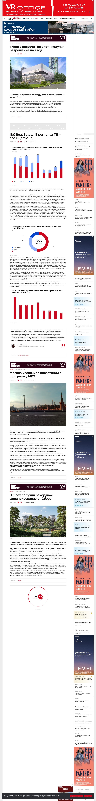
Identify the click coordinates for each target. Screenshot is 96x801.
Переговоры (78, 540)
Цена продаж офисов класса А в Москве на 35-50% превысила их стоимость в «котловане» (83, 301)
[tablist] (84, 134)
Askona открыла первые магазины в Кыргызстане (83, 687)
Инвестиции (78, 298)
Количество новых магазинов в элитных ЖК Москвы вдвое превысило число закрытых (82, 140)
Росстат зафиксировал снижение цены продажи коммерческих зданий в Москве (83, 424)
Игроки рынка (78, 153)
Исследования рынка (80, 145)
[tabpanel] (84, 468)
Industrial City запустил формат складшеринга (82, 333)
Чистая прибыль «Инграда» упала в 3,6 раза (83, 155)
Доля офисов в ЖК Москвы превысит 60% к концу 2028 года (83, 318)
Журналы (56, 18)
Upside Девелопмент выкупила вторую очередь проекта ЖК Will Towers (82, 202)
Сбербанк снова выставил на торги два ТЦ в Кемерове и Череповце (83, 233)
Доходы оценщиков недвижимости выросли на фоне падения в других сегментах (83, 350)
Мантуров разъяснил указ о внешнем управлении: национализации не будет (81, 616)
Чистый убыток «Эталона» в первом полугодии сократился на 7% (83, 218)
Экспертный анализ (80, 499)
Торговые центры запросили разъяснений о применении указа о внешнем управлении (83, 286)
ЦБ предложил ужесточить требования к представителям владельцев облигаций (82, 406)
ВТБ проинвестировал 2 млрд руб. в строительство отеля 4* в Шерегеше (83, 225)
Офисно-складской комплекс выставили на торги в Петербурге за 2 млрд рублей (83, 708)
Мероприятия (49, 18)
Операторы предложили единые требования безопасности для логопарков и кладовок (82, 599)
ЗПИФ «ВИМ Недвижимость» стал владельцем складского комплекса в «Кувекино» (83, 624)
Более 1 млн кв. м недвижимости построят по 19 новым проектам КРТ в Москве (83, 743)
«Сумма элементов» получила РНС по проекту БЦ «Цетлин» (83, 279)
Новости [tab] (79, 133)
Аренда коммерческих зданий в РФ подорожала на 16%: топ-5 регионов (82, 311)
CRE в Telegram (79, 304)
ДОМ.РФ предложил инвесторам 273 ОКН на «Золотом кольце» (83, 715)
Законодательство (79, 403)
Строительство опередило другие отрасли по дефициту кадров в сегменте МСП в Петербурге (83, 432)
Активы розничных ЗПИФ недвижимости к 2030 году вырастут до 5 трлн (81, 414)
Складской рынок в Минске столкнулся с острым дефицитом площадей (82, 607)
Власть (76, 283)
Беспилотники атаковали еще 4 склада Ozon (82, 736)
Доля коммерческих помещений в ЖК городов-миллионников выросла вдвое (82, 148)
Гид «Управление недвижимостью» (67, 18)
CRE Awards (26, 18)
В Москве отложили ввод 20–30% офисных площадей (82, 729)
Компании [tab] (88, 133)
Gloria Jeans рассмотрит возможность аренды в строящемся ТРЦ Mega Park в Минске (83, 544)
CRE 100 (32, 18)
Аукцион (77, 230)
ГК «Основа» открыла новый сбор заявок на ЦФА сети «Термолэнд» (83, 520)
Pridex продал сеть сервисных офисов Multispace (82, 700)
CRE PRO (42, 18)
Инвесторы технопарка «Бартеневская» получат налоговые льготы (83, 210)
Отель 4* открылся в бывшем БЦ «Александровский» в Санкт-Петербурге (82, 632)
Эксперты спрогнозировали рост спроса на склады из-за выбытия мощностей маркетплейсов (83, 502)
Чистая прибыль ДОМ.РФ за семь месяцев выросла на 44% (82, 551)
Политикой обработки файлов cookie (45, 796)
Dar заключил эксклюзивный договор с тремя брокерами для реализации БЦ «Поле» (83, 326)
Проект (77, 207)
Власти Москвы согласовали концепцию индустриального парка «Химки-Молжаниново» (83, 398)
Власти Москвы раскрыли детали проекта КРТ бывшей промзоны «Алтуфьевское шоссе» (82, 479)
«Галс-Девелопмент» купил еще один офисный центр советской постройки (82, 527)
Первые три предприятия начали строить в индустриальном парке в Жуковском (82, 512)
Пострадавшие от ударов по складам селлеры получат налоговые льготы (83, 722)
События (77, 733)
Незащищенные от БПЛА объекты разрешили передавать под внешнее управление (83, 679)
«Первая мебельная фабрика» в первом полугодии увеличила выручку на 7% (82, 494)
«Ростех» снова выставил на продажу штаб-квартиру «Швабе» (83, 536)
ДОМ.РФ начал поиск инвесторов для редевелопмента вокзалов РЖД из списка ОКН (83, 791)
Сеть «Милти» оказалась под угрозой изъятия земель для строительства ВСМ (81, 341)
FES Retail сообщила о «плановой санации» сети (82, 694)
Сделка (77, 199)
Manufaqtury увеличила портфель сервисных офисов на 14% (82, 487)
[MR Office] (48, 8)
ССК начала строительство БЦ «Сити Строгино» (83, 294)
